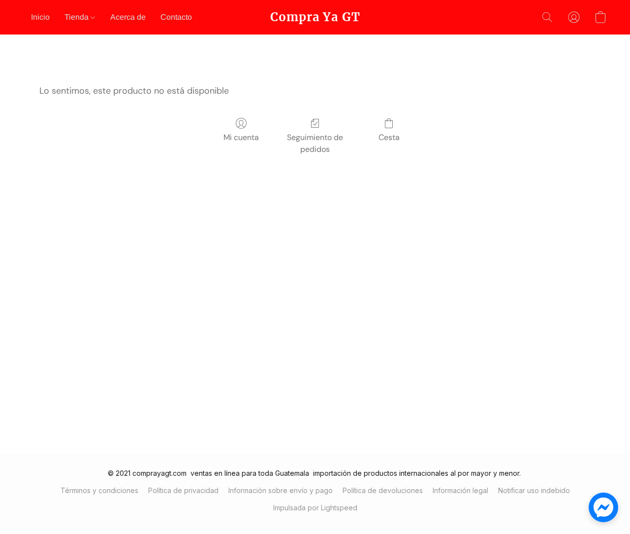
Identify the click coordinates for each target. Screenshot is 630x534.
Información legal (460, 490)
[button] (315, 17)
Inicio (40, 17)
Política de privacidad (183, 490)
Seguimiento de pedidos (315, 143)
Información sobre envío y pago (280, 490)
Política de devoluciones (383, 490)
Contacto (176, 17)
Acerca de (128, 17)
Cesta (389, 137)
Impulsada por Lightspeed (315, 507)
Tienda (77, 17)
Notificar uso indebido (534, 490)
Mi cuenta (241, 137)
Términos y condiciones (99, 490)
